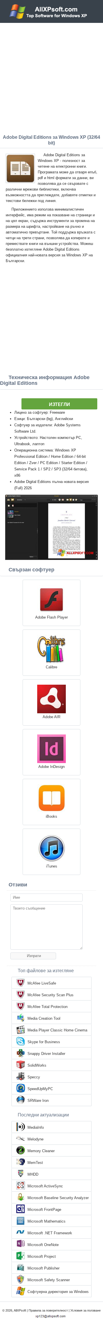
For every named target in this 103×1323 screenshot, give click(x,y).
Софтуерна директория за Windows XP (58, 1292)
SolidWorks (36, 1065)
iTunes (51, 866)
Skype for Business (43, 1042)
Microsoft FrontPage (44, 1209)
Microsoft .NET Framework (49, 1233)
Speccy (33, 1077)
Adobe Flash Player (51, 617)
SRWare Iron (38, 1100)
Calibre (51, 667)
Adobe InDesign (51, 767)
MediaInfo (35, 1127)
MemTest (35, 1162)
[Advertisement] (51, 77)
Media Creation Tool (43, 1018)
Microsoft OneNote (43, 1245)
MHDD (32, 1174)
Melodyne (35, 1139)
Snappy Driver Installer (46, 1053)
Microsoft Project (41, 1256)
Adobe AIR (51, 717)
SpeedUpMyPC (40, 1089)
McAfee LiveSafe (41, 983)
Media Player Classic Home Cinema (57, 1030)
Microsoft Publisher (43, 1268)
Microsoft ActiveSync (45, 1186)
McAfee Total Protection (47, 1007)
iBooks (51, 816)
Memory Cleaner (41, 1151)
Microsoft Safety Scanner (48, 1280)
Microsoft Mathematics (46, 1221)
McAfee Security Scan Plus (50, 995)
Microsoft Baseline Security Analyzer (58, 1198)
